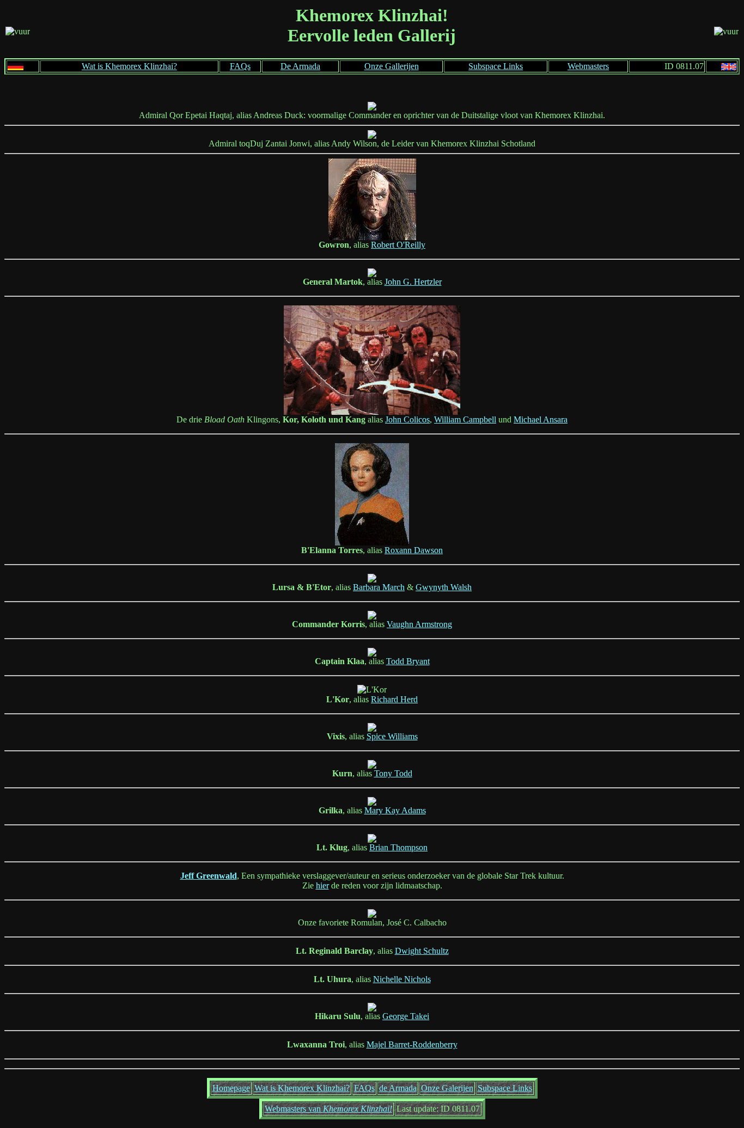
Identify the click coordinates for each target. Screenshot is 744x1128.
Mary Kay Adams (395, 810)
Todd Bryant (408, 661)
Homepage (231, 1088)
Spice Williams (392, 736)
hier (322, 885)
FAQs (240, 66)
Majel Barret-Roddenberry (412, 1044)
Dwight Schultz (422, 950)
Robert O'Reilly (398, 244)
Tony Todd (393, 773)
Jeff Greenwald (208, 875)
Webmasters (588, 66)
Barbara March (379, 587)
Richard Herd (394, 699)
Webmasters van (328, 1108)
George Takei (405, 1016)
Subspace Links (495, 66)
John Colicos (407, 419)
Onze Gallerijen (391, 66)
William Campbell (465, 419)
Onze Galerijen (447, 1088)
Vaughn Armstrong (419, 624)
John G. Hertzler (413, 281)
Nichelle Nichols (402, 979)
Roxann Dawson (414, 550)
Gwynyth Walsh (444, 587)
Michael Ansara (541, 419)
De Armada (300, 66)
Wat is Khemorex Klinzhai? (129, 66)
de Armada (398, 1088)
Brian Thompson (398, 847)
